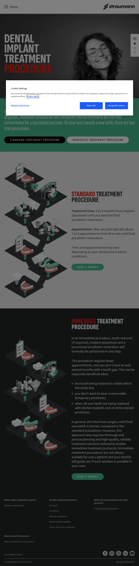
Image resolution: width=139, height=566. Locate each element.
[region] (69, 98)
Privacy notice (33, 96)
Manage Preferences (20, 105)
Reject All (91, 105)
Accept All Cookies (116, 105)
